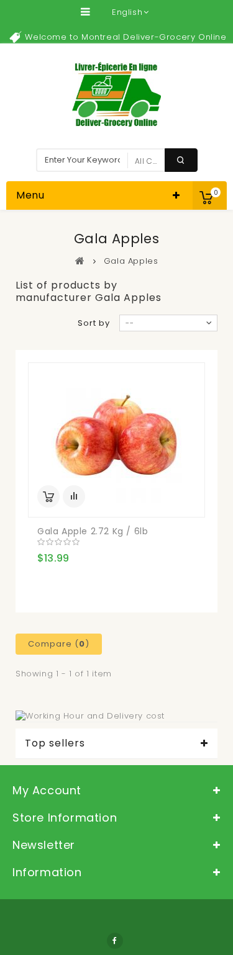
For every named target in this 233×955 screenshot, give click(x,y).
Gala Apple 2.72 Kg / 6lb (92, 531)
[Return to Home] (80, 261)
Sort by (94, 323)
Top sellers (55, 743)
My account (46, 790)
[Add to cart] (48, 496)
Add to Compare (74, 496)
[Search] (181, 160)
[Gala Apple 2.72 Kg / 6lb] (116, 440)
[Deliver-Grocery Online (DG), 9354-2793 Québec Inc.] (116, 94)
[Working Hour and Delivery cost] (90, 716)
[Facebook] (115, 941)
